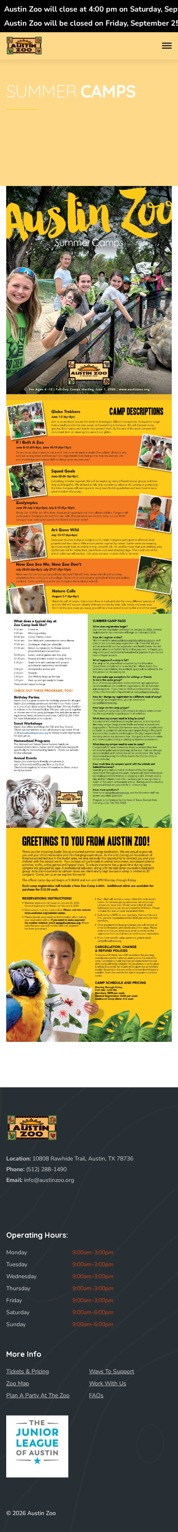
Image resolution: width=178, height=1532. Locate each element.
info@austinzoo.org (49, 1180)
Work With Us (107, 1383)
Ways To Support (111, 1371)
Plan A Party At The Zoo (38, 1395)
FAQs (96, 1395)
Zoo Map (17, 1383)
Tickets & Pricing (27, 1371)
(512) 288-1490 (46, 1169)
